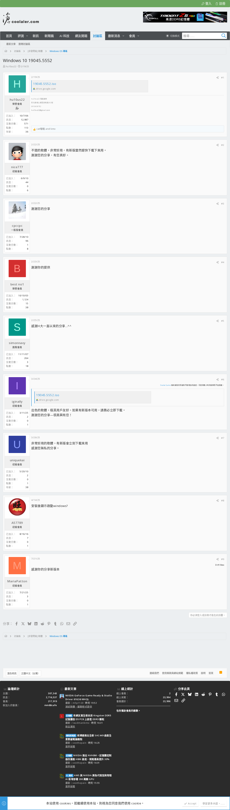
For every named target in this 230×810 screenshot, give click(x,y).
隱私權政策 (192, 673)
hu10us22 (11, 66)
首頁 (211, 673)
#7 (222, 438)
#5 (222, 320)
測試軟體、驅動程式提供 (78, 706)
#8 (222, 500)
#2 (222, 145)
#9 (222, 559)
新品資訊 (70, 726)
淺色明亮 (12, 673)
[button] (27, 36)
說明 (203, 673)
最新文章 (70, 689)
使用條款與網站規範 (172, 673)
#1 (222, 77)
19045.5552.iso (44, 84)
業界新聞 (70, 746)
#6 (222, 379)
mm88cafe (50, 705)
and (46, 128)
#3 (222, 203)
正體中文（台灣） (30, 673)
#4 (222, 262)
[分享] (217, 77)
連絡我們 (154, 673)
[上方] (216, 673)
